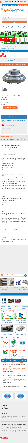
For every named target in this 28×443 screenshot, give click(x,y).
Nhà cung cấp (18, 27)
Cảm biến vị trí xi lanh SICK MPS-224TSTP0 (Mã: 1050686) (7, 321)
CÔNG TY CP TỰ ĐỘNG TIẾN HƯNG (22, 357)
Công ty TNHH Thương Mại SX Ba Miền (5, 357)
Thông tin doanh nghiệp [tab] (8, 139)
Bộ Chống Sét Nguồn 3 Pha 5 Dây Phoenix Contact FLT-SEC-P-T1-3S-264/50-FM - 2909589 (20, 333)
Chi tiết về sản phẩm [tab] (7, 136)
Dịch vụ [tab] (22, 15)
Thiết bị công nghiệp (12, 46)
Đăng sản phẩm (23, 5)
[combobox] (14, 20)
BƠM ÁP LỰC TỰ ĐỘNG (10, 307)
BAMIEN (4, 405)
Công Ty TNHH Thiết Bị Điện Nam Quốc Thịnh (13, 347)
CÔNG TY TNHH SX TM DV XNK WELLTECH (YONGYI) (13, 121)
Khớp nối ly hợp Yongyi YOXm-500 (10, 48)
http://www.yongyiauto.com (8, 128)
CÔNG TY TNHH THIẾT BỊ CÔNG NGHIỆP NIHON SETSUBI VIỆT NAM (13, 357)
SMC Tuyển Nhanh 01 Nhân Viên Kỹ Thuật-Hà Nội (13, 362)
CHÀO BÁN (5, 408)
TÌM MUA (5, 411)
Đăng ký (14, 5)
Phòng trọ (4, 435)
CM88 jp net (5, 384)
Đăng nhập (6, 5)
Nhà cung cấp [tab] (14, 15)
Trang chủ (3, 46)
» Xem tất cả (23, 360)
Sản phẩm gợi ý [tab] (21, 139)
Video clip (24, 27)
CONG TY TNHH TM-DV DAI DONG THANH (22, 347)
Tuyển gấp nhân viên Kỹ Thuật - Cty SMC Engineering (14, 368)
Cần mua (8, 27)
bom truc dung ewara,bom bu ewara (3, 307)
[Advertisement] (14, 259)
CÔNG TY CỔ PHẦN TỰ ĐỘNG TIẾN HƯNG (5, 347)
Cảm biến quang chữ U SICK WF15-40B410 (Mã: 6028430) (20, 321)
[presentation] (23, 275)
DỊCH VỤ (4, 414)
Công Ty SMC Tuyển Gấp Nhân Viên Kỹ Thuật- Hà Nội (14, 379)
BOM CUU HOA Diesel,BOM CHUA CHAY (17, 307)
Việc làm (3, 27)
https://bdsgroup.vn (12, 435)
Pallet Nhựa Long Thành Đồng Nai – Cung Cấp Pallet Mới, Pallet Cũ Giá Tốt (7, 333)
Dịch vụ (12, 27)
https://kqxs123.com (21, 435)
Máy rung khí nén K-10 (12, 287)
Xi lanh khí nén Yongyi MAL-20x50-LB (5, 288)
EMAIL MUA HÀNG (10, 107)
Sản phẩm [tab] (6, 15)
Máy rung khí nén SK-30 (19, 288)
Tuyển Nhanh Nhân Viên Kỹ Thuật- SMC (11, 373)
